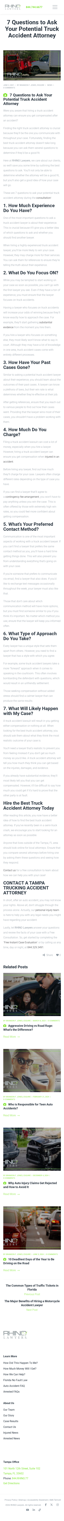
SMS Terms (54, 1500)
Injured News (10, 1432)
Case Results (10, 1421)
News (49, 85)
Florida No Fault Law (15, 1380)
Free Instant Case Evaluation (20, 942)
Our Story (8, 1415)
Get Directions (11, 1483)
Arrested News (11, 1438)
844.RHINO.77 (20, 1478)
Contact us (9, 870)
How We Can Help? (14, 1374)
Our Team (9, 1409)
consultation (43, 197)
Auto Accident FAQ (14, 1385)
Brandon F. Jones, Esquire (32, 85)
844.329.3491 (35, 947)
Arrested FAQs (11, 1391)
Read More (9, 1036)
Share (49, 955)
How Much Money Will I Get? (19, 1368)
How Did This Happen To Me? (20, 1362)
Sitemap (22, 1500)
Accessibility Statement (37, 1500)
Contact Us (9, 1427)
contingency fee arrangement (22, 496)
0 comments (9, 88)
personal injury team (47, 910)
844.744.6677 (34, 7)
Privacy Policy (11, 1500)
